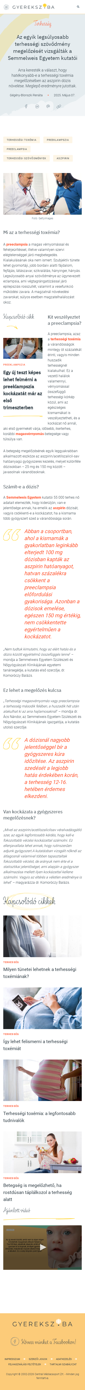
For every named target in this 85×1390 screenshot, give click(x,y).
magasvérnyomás (30, 434)
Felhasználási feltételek (24, 1364)
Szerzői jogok (38, 1359)
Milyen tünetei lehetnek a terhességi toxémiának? (39, 973)
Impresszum (12, 1359)
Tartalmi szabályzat (63, 1364)
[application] (42, 1247)
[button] (42, 1247)
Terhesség (42, 23)
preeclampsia (17, 149)
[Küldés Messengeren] (37, 106)
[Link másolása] (58, 106)
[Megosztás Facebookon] (26, 106)
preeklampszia (58, 140)
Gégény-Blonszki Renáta (26, 95)
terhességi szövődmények (26, 158)
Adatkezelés (64, 1359)
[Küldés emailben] (48, 106)
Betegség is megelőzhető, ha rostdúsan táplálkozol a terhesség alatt (37, 1192)
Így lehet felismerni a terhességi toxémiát (35, 1045)
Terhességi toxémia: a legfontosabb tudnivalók (39, 1117)
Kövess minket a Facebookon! (48, 1342)
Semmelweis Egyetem (23, 497)
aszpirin (63, 158)
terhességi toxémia (21, 140)
